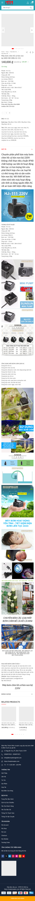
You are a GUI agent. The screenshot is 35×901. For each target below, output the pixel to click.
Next (32, 30)
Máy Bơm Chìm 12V (6, 723)
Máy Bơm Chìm (14, 51)
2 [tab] (14, 48)
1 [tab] (13, 48)
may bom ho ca (18, 129)
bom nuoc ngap (12, 127)
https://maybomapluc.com (11, 761)
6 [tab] (21, 48)
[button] (12, 734)
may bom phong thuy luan (9, 136)
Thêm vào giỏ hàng (17, 898)
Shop (7, 51)
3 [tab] (16, 48)
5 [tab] (19, 48)
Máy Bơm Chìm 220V (14, 122)
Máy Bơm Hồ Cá (5, 53)
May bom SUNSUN (7, 138)
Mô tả (3, 149)
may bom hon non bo (20, 132)
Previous (3, 30)
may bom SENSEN (22, 136)
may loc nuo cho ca (19, 138)
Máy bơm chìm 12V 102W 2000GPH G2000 (14, 725)
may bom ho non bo (7, 132)
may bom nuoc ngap (7, 134)
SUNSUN (13, 140)
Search (31, 8)
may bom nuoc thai (19, 134)
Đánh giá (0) (6, 694)
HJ (27, 127)
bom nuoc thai (22, 127)
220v (5, 127)
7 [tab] (22, 48)
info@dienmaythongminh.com (12, 758)
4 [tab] (18, 48)
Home (2, 51)
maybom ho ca (5, 140)
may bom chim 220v (7, 129)
